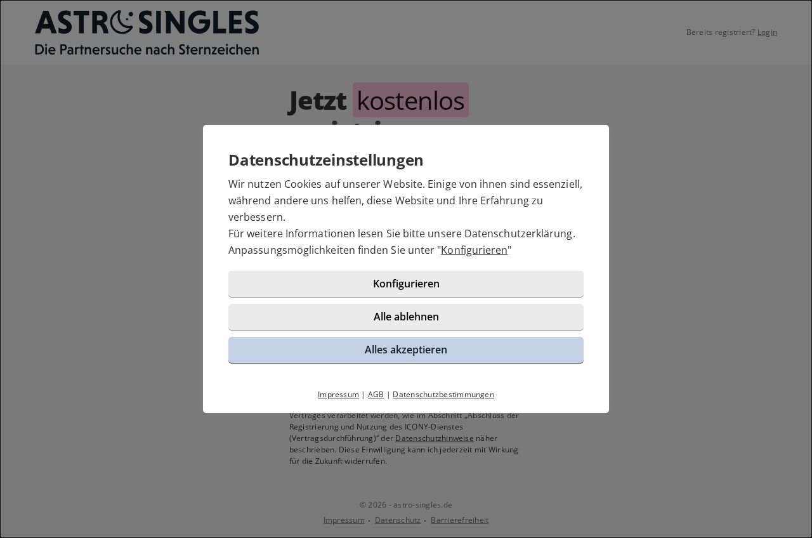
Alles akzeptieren (406, 350)
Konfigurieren (474, 250)
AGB (376, 394)
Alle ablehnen (406, 317)
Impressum (338, 394)
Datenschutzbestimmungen (443, 394)
